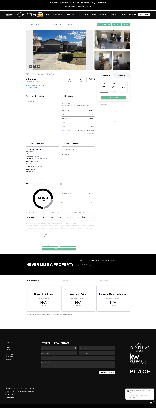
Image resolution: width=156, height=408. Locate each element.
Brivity (11, 406)
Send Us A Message (107, 372)
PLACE (32, 389)
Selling (8, 349)
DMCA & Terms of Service (139, 406)
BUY (86, 14)
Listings (8, 345)
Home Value (71, 14)
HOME (48, 14)
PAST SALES (102, 14)
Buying (8, 347)
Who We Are (9, 356)
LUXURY (93, 14)
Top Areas (112, 14)
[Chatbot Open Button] (151, 403)
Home (7, 342)
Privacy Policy (128, 406)
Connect (9, 359)
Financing (9, 352)
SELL (79, 14)
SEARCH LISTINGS (58, 14)
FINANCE (123, 14)
